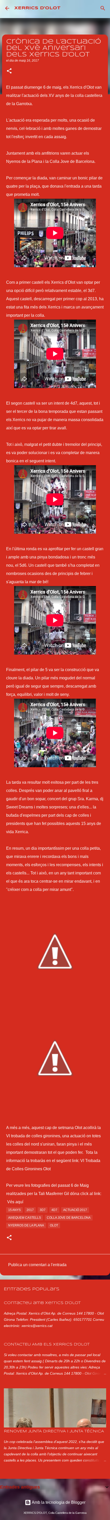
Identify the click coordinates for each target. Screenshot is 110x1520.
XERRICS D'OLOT (37, 8)
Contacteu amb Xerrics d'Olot (42, 1303)
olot (54, 1225)
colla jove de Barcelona (69, 1218)
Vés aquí (15, 1202)
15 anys (14, 1210)
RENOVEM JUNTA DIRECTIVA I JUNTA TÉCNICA (54, 1431)
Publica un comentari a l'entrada (37, 1265)
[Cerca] (103, 8)
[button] (9, 71)
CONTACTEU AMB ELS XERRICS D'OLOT (47, 1344)
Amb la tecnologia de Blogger (58, 1502)
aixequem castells (24, 1218)
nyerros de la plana (26, 1225)
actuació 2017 (75, 1210)
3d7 (43, 1210)
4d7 (54, 1210)
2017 (30, 1210)
